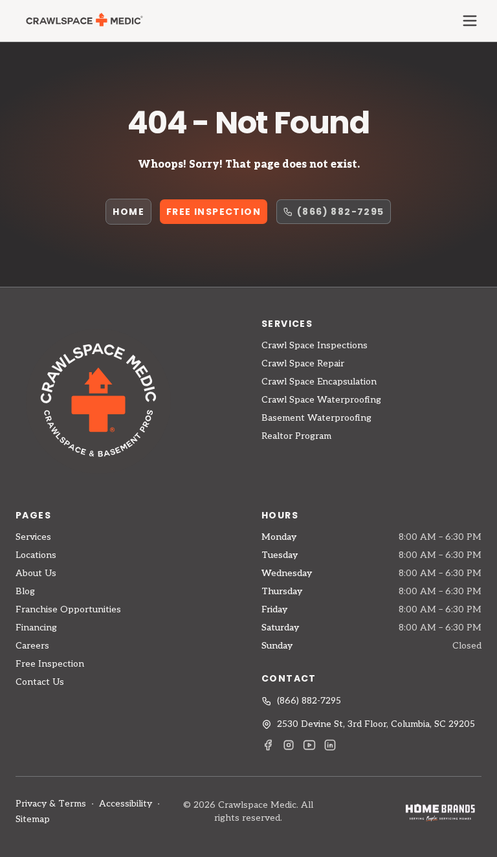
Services (33, 536)
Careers (32, 645)
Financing (36, 627)
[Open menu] (469, 20)
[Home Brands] (440, 812)
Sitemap (33, 819)
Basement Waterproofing (316, 417)
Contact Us (40, 681)
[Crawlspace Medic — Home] (84, 20)
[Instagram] (288, 745)
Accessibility (125, 803)
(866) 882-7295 (340, 211)
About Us (36, 573)
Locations (36, 555)
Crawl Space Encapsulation (319, 381)
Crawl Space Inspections (314, 345)
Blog (25, 591)
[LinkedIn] (330, 745)
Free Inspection (213, 211)
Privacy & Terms (51, 803)
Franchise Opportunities (68, 609)
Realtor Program (296, 435)
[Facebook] (267, 745)
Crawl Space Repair (302, 363)
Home (128, 211)
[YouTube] (309, 745)
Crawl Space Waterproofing (321, 399)
